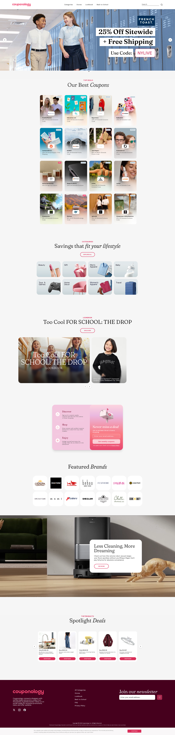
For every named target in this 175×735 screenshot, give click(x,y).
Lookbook (89, 4)
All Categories (80, 690)
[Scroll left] (85, 386)
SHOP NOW (47, 659)
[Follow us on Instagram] (19, 710)
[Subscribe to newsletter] (159, 697)
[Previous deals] (34, 646)
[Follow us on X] (14, 710)
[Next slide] (170, 40)
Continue (134, 731)
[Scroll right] (89, 386)
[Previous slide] (5, 40)
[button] (51, 110)
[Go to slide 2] (85, 71)
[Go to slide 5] (89, 71)
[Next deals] (140, 646)
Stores (79, 4)
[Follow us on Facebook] (25, 710)
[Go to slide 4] (88, 71)
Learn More (90, 732)
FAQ (76, 702)
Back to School (102, 4)
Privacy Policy (115, 445)
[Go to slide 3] (87, 71)
